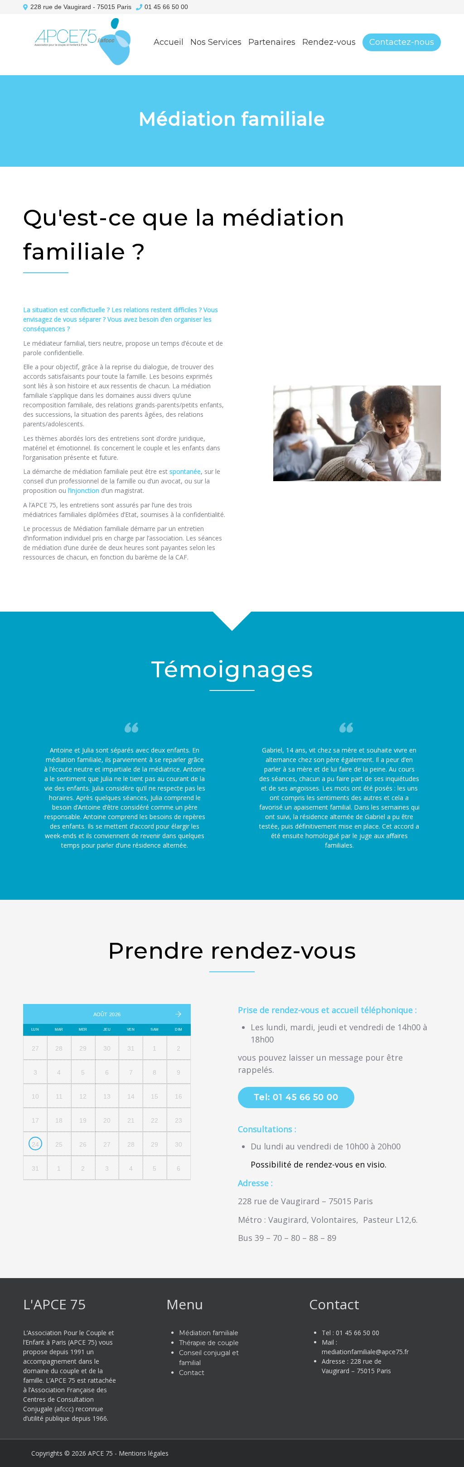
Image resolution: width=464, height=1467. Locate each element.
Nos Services (216, 42)
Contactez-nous (401, 42)
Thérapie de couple (234, 122)
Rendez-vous (329, 42)
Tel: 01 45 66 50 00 (296, 1097)
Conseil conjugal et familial (250, 101)
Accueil (169, 42)
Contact (191, 1373)
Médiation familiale (234, 144)
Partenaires (271, 42)
